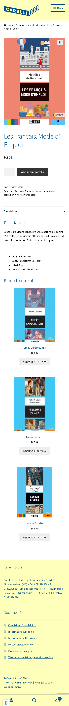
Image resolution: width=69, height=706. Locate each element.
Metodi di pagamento (20, 644)
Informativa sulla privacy (22, 638)
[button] (60, 42)
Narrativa (20, 25)
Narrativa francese (37, 25)
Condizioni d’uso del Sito (22, 625)
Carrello (53, 697)
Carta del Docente (24, 191)
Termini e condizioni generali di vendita (30, 657)
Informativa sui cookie (21, 631)
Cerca (34, 700)
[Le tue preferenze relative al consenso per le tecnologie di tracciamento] (6, 703)
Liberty (12, 194)
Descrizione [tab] (10, 211)
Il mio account (11, 700)
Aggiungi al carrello (32, 172)
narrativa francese (27, 194)
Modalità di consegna (20, 651)
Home (11, 25)
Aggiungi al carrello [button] (34, 361)
